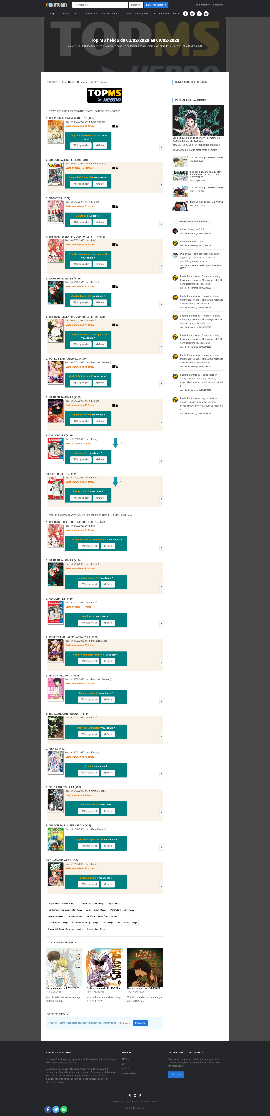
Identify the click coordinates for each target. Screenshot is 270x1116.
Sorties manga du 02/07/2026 (62, 988)
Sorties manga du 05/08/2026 (198, 233)
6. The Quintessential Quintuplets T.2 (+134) (75, 316)
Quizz (128, 13)
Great (191, 241)
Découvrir (136, 5)
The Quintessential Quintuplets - (65, 910)
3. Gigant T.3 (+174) (58, 198)
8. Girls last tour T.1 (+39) (63, 787)
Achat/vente (141, 13)
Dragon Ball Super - (92, 903)
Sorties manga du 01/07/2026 (206, 187)
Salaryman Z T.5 (192, 229)
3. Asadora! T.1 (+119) (59, 598)
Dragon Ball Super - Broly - (65, 929)
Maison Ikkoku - (58, 922)
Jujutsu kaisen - (96, 910)
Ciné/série (89, 13)
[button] (161, 147)
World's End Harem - (122, 910)
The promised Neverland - (62, 903)
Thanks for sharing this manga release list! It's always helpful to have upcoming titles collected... (201, 280)
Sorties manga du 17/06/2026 (103, 988)
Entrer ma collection (156, 5)
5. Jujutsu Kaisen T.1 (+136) (63, 278)
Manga (51, 13)
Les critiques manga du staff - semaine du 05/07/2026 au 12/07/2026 (207, 175)
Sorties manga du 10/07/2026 (206, 202)
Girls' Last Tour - (127, 922)
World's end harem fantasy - (101, 916)
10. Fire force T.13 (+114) (61, 474)
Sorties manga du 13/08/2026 (198, 246)
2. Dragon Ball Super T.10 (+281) (67, 159)
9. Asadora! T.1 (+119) (59, 435)
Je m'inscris (176, 1074)
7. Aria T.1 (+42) (55, 748)
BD (76, 13)
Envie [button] (102, 145)
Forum (176, 13)
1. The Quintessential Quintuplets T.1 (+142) (75, 522)
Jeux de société (110, 13)
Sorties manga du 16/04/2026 (143, 988)
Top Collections (160, 13)
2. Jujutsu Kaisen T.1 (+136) (63, 560)
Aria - (107, 922)
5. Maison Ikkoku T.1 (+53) (62, 675)
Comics (65, 13)
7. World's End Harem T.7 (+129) (66, 358)
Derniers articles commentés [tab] (192, 221)
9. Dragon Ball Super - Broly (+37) (68, 825)
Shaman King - (96, 929)
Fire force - (74, 916)
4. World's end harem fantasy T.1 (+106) (72, 637)
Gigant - (114, 903)
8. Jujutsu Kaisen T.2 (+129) (63, 397)
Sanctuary (133, 1101)
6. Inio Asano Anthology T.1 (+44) (67, 713)
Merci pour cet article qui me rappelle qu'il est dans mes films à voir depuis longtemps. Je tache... (200, 258)
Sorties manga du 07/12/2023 (198, 390)
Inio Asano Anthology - (85, 922)
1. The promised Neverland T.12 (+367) (70, 118)
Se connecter (203, 4)
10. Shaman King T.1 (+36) (62, 860)
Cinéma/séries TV (130, 1074)
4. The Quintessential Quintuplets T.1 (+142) (75, 236)
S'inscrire (218, 4)
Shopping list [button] (82, 145)
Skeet (71, 82)
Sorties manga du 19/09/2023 (198, 288)
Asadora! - (55, 916)
